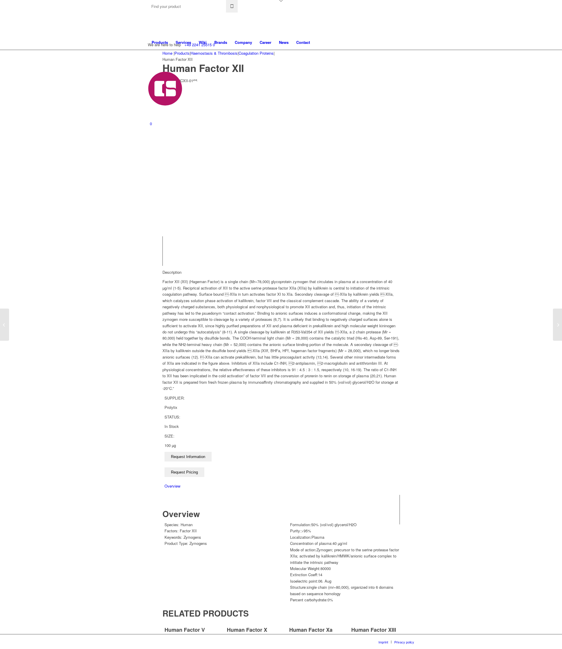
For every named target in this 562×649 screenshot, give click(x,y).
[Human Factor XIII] (4, 325)
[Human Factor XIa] (557, 325)
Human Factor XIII (373, 629)
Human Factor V (185, 629)
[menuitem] (160, 42)
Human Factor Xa (311, 629)
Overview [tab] (172, 486)
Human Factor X (247, 629)
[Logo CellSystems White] (233, 88)
